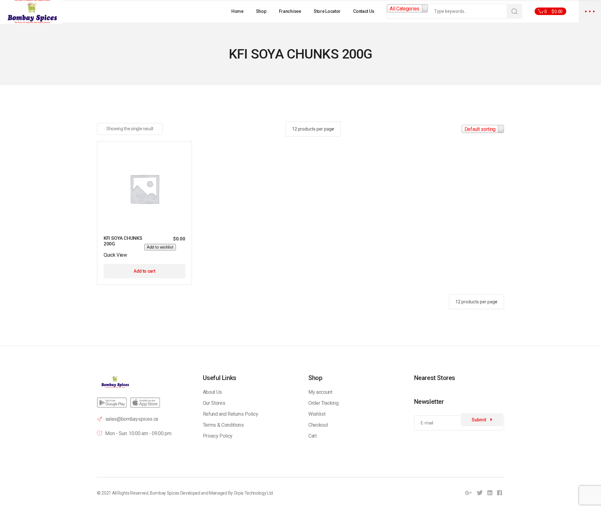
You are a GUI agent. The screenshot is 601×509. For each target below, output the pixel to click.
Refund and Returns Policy (230, 414)
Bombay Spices (164, 493)
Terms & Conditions (223, 425)
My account (320, 392)
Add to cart (144, 271)
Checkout (318, 425)
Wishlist (316, 414)
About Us (212, 392)
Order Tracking (323, 403)
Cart (312, 436)
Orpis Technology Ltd (253, 493)
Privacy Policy (218, 436)
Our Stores (214, 403)
